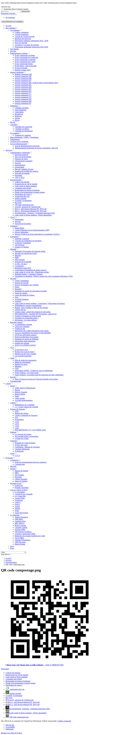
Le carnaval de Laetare (23, 434)
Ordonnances (15, 139)
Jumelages (14, 106)
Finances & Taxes (21, 159)
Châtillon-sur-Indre (22, 108)
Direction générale (21, 155)
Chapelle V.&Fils (21, 527)
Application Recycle (22, 196)
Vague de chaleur (21, 293)
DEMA (17, 509)
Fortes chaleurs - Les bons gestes (27, 373)
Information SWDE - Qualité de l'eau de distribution (34, 371)
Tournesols (19, 500)
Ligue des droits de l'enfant (24, 295)
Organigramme (15, 381)
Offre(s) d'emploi (21, 479)
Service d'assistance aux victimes (27, 285)
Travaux (18, 163)
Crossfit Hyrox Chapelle (23, 494)
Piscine (17, 390)
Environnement (15, 180)
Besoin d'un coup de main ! (25, 352)
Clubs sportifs (20, 398)
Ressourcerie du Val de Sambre (26, 184)
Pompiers (18, 289)
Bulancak (18, 116)
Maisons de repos (21, 364)
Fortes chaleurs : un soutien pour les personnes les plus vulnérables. (39, 375)
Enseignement (20, 165)
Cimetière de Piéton (22, 129)
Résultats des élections (23, 39)
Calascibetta (19, 112)
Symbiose (13, 226)
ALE (12, 348)
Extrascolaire (19, 167)
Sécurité (13, 279)
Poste (12, 548)
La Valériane (14, 515)
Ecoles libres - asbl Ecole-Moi (26, 66)
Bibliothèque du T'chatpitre (25, 405)
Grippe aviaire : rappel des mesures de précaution (32, 312)
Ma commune (11, 28)
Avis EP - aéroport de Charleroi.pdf (27, 207)
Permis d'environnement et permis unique (30, 192)
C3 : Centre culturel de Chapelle (26, 407)
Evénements (19, 420)
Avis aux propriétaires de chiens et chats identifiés (33, 333)
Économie (9, 458)
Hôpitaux (18, 366)
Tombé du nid (20, 329)
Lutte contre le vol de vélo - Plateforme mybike (32, 272)
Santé (12, 358)
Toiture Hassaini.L (21, 517)
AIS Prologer (19, 245)
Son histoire (14, 49)
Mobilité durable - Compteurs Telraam (29, 274)
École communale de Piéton (25, 55)
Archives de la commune (19, 141)
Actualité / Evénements (23, 201)
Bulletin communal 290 (23, 74)
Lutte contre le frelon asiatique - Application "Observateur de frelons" (40, 303)
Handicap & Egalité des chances (26, 171)
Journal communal (17, 72)
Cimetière (13, 125)
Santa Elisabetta (20, 110)
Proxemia (18, 477)
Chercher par (5, 7)
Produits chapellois (21, 488)
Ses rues (13, 51)
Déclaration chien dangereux (25, 341)
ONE (17, 411)
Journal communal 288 (23, 78)
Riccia (17, 120)
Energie (13, 377)
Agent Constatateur (22, 281)
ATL (16, 417)
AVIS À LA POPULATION (25, 345)
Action (17, 506)
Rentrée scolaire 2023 (23, 70)
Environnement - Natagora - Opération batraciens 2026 (35, 213)
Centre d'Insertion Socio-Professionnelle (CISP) (32, 230)
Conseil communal (21, 34)
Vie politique (14, 30)
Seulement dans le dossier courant (16, 9)
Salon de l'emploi (21, 481)
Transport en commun (23, 135)
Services (9, 150)
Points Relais (19, 228)
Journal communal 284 (23, 87)
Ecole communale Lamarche (25, 60)
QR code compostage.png (24, 205)
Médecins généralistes (23, 362)
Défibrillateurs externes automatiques (28, 306)
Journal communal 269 (23, 99)
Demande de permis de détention (27, 339)
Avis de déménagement (18, 144)
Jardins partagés (20, 198)
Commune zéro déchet (23, 188)
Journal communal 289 (23, 76)
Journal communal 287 (23, 81)
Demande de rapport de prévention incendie (31, 291)
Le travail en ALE (21, 350)
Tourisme (13, 441)
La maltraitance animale (23, 324)
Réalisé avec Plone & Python (11, 733)
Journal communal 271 (23, 95)
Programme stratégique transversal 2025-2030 (31, 47)
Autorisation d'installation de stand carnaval (30, 270)
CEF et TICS (19, 177)
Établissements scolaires (19, 53)
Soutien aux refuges (22, 343)
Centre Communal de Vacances (26, 415)
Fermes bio (19, 486)
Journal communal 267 (23, 103)
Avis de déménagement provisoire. (27, 146)
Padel (17, 396)
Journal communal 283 (23, 89)
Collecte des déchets (22, 182)
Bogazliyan (19, 114)
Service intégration (21, 232)
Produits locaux (15, 483)
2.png (17, 424)
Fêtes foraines (20, 260)
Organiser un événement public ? (27, 318)
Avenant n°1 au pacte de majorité (27, 45)
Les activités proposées (23, 356)
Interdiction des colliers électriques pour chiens (32, 331)
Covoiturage (19, 266)
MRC (17, 473)
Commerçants (20, 464)
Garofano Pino (20, 521)
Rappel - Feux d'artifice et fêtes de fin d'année (31, 308)
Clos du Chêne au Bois (18, 490)
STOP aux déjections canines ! (26, 335)
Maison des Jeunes (21, 413)
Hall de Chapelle (21, 392)
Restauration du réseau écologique (27, 190)
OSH (17, 369)
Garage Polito (20, 498)
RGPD (12, 122)
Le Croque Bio (20, 496)
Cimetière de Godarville (23, 127)
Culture (13, 403)
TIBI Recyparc (20, 542)
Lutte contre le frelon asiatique (26, 186)
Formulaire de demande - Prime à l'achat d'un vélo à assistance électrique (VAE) (44, 276)
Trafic (17, 511)
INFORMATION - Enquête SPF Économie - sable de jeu (36, 314)
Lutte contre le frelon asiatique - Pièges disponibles (33, 215)
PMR (17, 258)
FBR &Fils (19, 519)
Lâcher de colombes (22, 327)
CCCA (17, 456)
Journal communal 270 (23, 97)
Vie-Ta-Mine (19, 538)
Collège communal (21, 32)
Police (17, 287)
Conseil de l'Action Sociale (24, 36)
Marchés (18, 255)
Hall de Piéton (20, 394)
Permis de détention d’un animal (26, 337)
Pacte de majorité (21, 43)
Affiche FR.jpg (20, 310)
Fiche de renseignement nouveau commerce (31, 462)
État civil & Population (23, 157)
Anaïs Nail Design (21, 513)
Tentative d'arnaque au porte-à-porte (28, 316)
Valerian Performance (22, 540)
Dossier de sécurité (21, 283)
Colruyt (17, 502)
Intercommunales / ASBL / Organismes (24, 137)
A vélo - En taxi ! (21, 264)
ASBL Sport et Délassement (25, 388)
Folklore (13, 432)
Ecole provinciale (21, 68)
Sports (12, 386)
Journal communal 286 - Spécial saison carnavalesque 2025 (36, 83)
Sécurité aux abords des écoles (26, 253)
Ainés (12, 453)
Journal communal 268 (23, 101)
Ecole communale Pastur (24, 64)
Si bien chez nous (21, 445)
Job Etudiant (19, 475)
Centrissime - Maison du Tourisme (27, 447)
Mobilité (13, 249)
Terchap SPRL (20, 530)
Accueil (8, 26)
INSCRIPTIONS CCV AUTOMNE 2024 (30, 430)
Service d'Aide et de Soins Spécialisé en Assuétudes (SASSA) (37, 234)
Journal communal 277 (23, 93)
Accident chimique (21, 299)
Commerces (14, 460)
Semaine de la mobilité (23, 262)
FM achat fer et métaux (23, 532)
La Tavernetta (20, 492)
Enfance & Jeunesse (17, 409)
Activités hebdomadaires (24, 400)
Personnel (18, 175)
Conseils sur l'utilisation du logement (28, 241)
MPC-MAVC (20, 523)
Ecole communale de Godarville (26, 57)
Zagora (17, 118)
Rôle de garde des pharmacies (25, 360)
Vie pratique (14, 133)
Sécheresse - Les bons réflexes (26, 320)
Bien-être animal (16, 322)
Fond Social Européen (23, 224)
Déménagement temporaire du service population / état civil (36, 148)
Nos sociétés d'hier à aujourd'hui (26, 436)
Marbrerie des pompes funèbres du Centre (30, 536)
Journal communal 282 (23, 91)
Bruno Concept (20, 525)
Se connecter (10, 17)
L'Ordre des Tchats (22, 438)
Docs (12, 546)
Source (17, 504)
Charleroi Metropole (22, 449)
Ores (16, 297)
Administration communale (20, 153)
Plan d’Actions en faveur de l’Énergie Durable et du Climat (36, 379)
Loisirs (8, 384)
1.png (17, 422)
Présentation (19, 219)
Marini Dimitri (20, 544)
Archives (18, 301)
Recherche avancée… (9, 14)
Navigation (5, 669)
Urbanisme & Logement (23, 161)
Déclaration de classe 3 (23, 194)
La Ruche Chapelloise (23, 243)
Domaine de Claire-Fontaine (25, 443)
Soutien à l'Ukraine (22, 247)
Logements (14, 237)
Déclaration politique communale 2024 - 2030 (31, 41)
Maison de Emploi (21, 471)
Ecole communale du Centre (25, 62)
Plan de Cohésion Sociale (24, 169)
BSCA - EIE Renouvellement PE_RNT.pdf (30, 209)
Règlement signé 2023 (23, 268)
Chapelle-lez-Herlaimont (24, 131)
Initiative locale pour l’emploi (25, 354)
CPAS (12, 217)
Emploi (12, 469)
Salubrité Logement (22, 239)
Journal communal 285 (23, 85)
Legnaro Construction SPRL (25, 534)
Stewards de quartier (22, 173)
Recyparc (18, 203)
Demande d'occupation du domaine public (30, 251)
